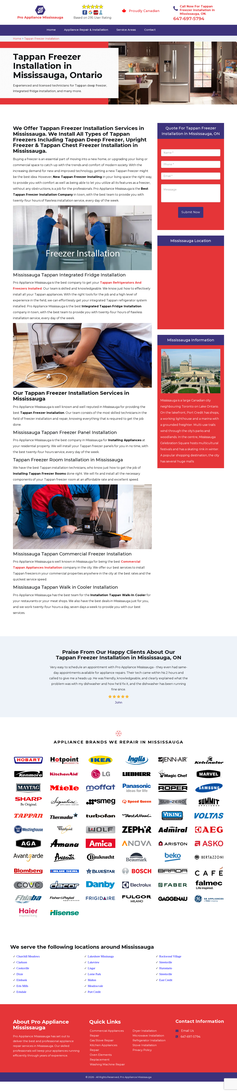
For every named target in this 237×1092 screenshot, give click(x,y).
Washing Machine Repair (107, 1064)
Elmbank (21, 980)
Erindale (21, 991)
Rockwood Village (170, 956)
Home (51, 29)
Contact (150, 29)
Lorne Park (94, 974)
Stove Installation (145, 1045)
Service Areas (126, 29)
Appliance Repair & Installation (86, 29)
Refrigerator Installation (149, 1040)
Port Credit (94, 991)
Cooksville (22, 968)
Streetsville (165, 962)
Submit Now (190, 212)
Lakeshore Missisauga (101, 956)
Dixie (19, 974)
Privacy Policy (142, 1050)
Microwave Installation (148, 1035)
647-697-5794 (188, 18)
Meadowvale (95, 986)
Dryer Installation (145, 1030)
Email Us (187, 1030)
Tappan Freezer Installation (41, 38)
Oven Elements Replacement (101, 1057)
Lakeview (93, 962)
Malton (92, 980)
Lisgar (91, 968)
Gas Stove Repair (102, 1040)
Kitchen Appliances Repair (103, 1047)
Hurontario (165, 968)
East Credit (165, 980)
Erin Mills (22, 986)
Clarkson (21, 962)
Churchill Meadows (28, 956)
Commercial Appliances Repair (107, 1033)
